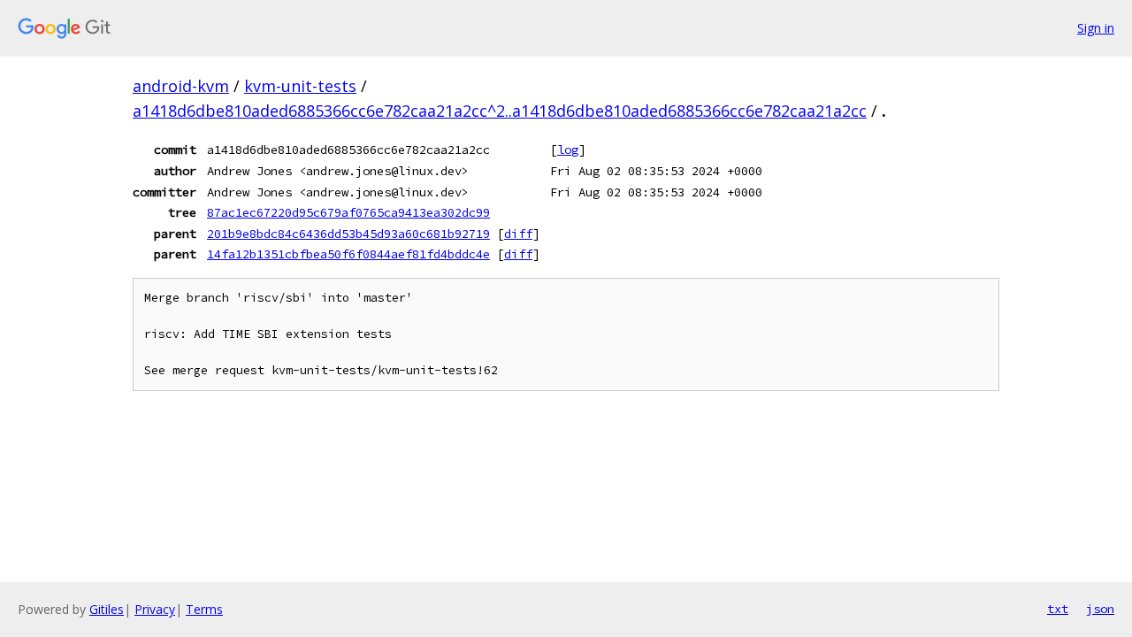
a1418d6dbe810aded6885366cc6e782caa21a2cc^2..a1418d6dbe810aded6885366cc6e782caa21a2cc (500, 110)
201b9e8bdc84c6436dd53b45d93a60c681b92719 (348, 234)
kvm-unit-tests (300, 85)
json (1100, 609)
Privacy (154, 609)
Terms (204, 609)
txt (1057, 609)
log (567, 149)
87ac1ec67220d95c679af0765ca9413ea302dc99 (348, 212)
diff (518, 234)
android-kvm (181, 85)
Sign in (1095, 27)
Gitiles (106, 609)
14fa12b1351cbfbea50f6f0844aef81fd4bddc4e (348, 254)
